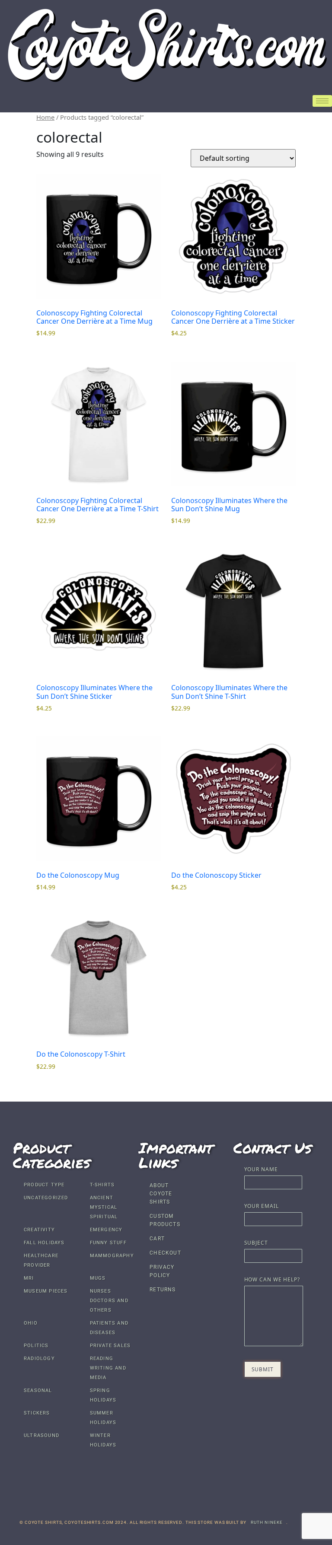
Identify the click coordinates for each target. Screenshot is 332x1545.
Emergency (106, 1230)
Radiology (39, 1358)
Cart (157, 1239)
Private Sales (110, 1345)
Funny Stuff (108, 1243)
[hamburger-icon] (322, 101)
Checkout (165, 1253)
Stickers (37, 1413)
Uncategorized (46, 1198)
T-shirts (102, 1185)
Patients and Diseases (109, 1327)
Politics (36, 1345)
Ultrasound (41, 1435)
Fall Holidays (44, 1243)
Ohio (31, 1323)
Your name (261, 1170)
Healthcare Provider (41, 1260)
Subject (256, 1243)
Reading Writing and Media (108, 1368)
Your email (261, 1207)
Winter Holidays (103, 1440)
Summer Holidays (103, 1417)
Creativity (39, 1230)
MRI (29, 1278)
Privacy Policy (162, 1271)
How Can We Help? (272, 1280)
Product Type (44, 1185)
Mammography (112, 1255)
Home (45, 117)
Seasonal (38, 1390)
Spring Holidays (103, 1395)
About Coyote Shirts (161, 1193)
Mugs (98, 1278)
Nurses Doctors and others (109, 1300)
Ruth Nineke (267, 1522)
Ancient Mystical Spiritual (104, 1207)
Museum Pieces (46, 1291)
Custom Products (165, 1220)
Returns (163, 1290)
